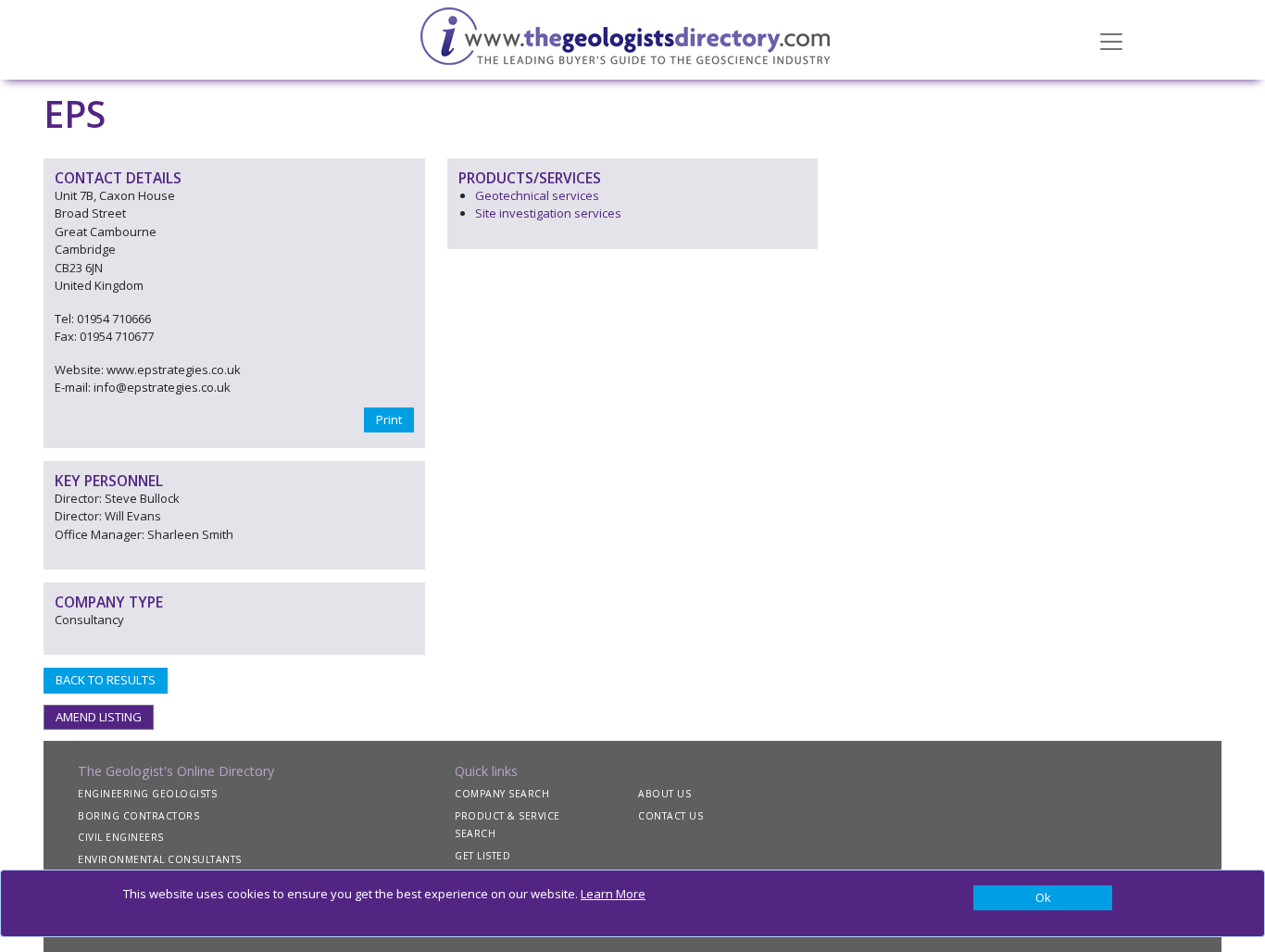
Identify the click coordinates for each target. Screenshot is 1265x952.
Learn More (613, 893)
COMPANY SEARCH (502, 793)
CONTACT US (670, 815)
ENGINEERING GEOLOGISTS (147, 793)
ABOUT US (664, 793)
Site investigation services (548, 213)
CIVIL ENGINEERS (121, 837)
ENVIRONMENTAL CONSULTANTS (160, 859)
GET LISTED (482, 855)
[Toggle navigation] (1111, 40)
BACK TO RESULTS (106, 679)
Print (389, 419)
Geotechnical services (537, 195)
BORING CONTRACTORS (138, 815)
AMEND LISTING (99, 716)
